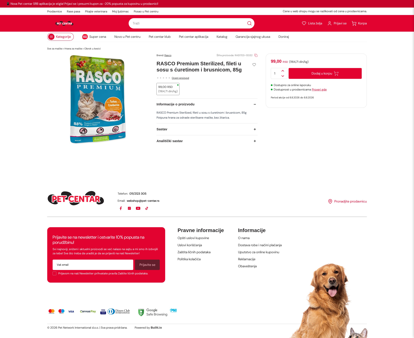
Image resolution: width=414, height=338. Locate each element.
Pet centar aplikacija (193, 37)
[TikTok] (147, 208)
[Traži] (249, 23)
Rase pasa (73, 11)
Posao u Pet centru (146, 11)
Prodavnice (54, 11)
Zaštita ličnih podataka (194, 252)
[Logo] (64, 23)
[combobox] (191, 23)
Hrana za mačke (73, 48)
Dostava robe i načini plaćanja (260, 245)
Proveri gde (319, 89)
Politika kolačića (189, 259)
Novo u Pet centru (127, 37)
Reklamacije (246, 259)
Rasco (167, 55)
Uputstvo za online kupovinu (258, 252)
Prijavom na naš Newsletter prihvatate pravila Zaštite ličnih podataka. (103, 273)
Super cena (97, 37)
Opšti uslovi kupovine (193, 238)
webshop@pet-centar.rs (143, 201)
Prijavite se (147, 265)
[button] (312, 23)
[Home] (75, 198)
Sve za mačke (54, 48)
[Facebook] (121, 208)
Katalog (222, 37)
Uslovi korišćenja (190, 245)
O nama (244, 238)
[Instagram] (129, 208)
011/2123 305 (137, 193)
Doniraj (283, 37)
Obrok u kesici (92, 48)
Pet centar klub (160, 37)
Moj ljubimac (120, 11)
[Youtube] (138, 208)
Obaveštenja (247, 266)
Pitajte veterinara (96, 11)
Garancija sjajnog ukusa (253, 37)
